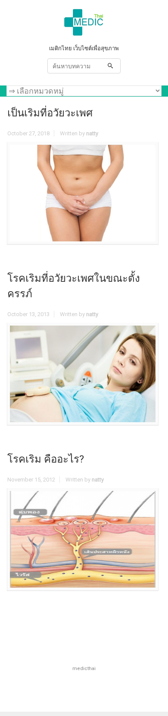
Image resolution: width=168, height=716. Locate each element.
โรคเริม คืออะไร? (45, 459)
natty (92, 133)
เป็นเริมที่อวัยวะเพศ (50, 113)
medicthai (84, 668)
